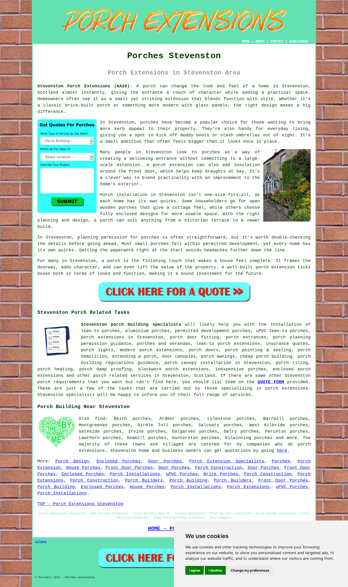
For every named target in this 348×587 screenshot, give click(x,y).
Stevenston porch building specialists (131, 324)
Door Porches (165, 461)
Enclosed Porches (119, 461)
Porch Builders (144, 480)
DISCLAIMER (298, 41)
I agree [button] (194, 570)
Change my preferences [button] (250, 570)
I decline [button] (215, 570)
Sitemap (41, 541)
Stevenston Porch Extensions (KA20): (84, 86)
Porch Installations (135, 474)
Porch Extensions (248, 487)
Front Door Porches (129, 467)
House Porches (83, 467)
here (282, 450)
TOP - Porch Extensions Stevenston (80, 504)
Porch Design (72, 461)
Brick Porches (221, 474)
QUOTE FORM (271, 382)
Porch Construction (218, 467)
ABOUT (260, 41)
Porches (281, 461)
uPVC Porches (182, 474)
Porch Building (188, 480)
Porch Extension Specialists (226, 461)
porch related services (122, 375)
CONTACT (277, 41)
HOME (246, 41)
